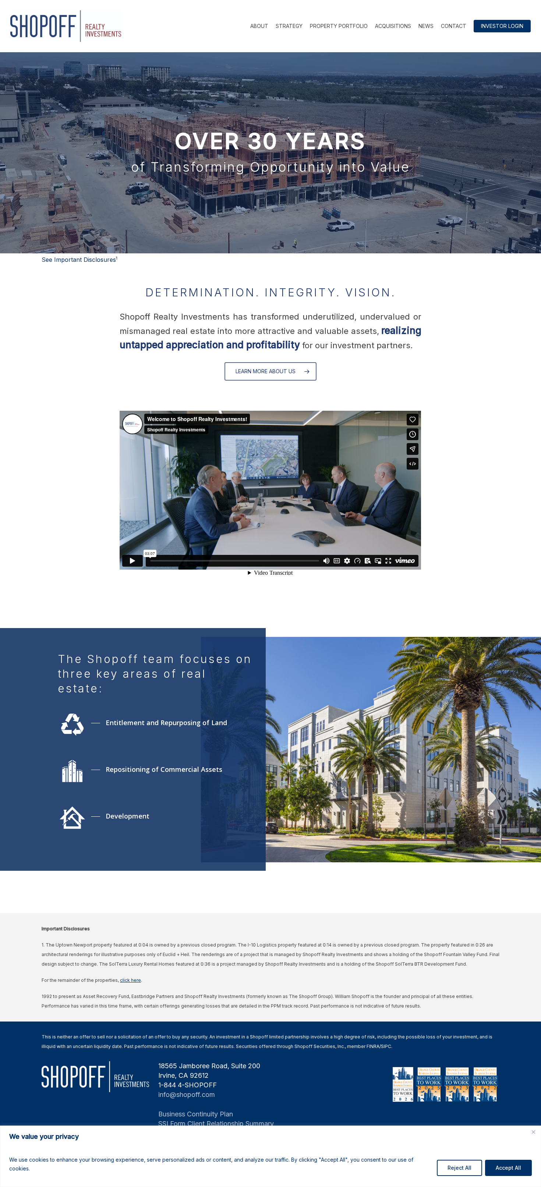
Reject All (459, 1168)
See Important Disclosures (79, 259)
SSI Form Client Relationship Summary (216, 1123)
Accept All (508, 1168)
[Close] (533, 1131)
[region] (270, 1156)
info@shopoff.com (186, 1094)
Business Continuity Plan (195, 1114)
